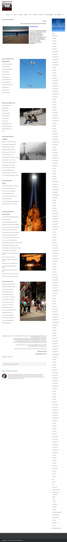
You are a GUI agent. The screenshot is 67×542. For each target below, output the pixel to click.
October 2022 (55, 144)
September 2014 (56, 386)
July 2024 (54, 99)
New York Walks (56, 517)
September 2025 (56, 64)
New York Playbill (56, 514)
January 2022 (55, 155)
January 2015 (55, 375)
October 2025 (55, 62)
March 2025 (55, 78)
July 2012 (54, 455)
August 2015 (55, 356)
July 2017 (54, 295)
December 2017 (55, 282)
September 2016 (56, 322)
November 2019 (55, 221)
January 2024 (55, 115)
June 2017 (54, 298)
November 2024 (55, 88)
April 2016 (54, 335)
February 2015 (55, 372)
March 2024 (55, 110)
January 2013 (55, 439)
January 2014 (55, 407)
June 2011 (54, 473)
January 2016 (55, 343)
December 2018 (55, 250)
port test (54, 520)
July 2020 (54, 200)
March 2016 (55, 338)
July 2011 (54, 471)
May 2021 (54, 173)
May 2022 (54, 147)
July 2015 (54, 359)
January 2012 (55, 468)
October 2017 (55, 287)
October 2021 (55, 163)
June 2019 (54, 234)
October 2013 (55, 415)
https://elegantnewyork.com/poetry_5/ (38, 338)
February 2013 (55, 436)
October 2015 (55, 351)
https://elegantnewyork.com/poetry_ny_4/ (22, 338)
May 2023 (54, 125)
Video (54, 501)
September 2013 (56, 417)
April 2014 (54, 399)
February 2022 (55, 152)
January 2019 (55, 248)
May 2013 (54, 428)
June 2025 (54, 70)
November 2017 (55, 285)
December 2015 (55, 346)
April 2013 (54, 431)
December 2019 (55, 218)
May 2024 (54, 104)
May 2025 (54, 72)
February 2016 (55, 340)
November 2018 (55, 253)
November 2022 (55, 141)
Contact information (57, 489)
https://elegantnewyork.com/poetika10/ (22, 342)
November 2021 (55, 160)
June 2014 (54, 394)
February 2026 (55, 51)
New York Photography (57, 512)
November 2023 (55, 120)
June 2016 (54, 330)
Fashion (54, 497)
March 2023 (55, 131)
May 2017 (54, 301)
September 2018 (56, 258)
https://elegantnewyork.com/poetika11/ (38, 342)
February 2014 (55, 404)
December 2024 (55, 86)
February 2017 (55, 309)
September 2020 (56, 194)
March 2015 (55, 370)
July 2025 (54, 67)
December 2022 (55, 139)
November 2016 (55, 317)
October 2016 (55, 319)
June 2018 (54, 266)
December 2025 (55, 56)
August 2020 (55, 197)
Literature (54, 506)
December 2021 (55, 157)
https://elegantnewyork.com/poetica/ (38, 344)
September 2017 (56, 290)
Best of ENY (55, 487)
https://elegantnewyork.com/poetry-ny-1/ (21, 335)
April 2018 (54, 271)
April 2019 (54, 240)
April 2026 (54, 46)
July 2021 (54, 168)
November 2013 (55, 412)
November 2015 (55, 348)
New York (54, 509)
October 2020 (55, 192)
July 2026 (54, 38)
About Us (54, 481)
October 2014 (55, 383)
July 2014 (54, 391)
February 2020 (55, 213)
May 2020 (54, 205)
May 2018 (54, 269)
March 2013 (55, 433)
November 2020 (55, 189)
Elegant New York (56, 492)
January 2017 (55, 311)
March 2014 (55, 402)
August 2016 (55, 325)
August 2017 (55, 293)
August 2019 (55, 229)
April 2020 (54, 208)
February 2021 (55, 181)
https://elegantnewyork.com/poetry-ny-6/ (22, 339)
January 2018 (55, 279)
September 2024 (56, 94)
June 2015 (54, 362)
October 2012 (55, 447)
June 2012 (54, 457)
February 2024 (55, 112)
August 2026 (55, 35)
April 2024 (54, 107)
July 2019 (54, 232)
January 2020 (55, 216)
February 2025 (55, 80)
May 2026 (54, 43)
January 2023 (55, 136)
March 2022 (55, 149)
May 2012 (54, 460)
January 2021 (55, 184)
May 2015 (54, 364)
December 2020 (55, 186)
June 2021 (54, 171)
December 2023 (55, 117)
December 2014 (55, 378)
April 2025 (54, 75)
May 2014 (54, 396)
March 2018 (55, 274)
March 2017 (55, 306)
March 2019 (55, 242)
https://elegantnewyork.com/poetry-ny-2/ (38, 335)
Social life (54, 522)
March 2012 (55, 465)
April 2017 (54, 303)
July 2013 (54, 423)
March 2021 (55, 179)
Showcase (55, 494)
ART (53, 484)
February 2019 (55, 245)
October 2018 (55, 255)
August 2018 (55, 261)
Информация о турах (57, 528)
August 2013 (55, 420)
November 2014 (55, 380)
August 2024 (55, 96)
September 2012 (56, 449)
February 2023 (55, 133)
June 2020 (54, 202)
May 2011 (54, 476)
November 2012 (55, 444)
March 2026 (55, 48)
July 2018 (54, 263)
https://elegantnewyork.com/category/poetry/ (37, 346)
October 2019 (55, 224)
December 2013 (55, 409)
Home (54, 499)
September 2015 (56, 354)
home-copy (55, 504)
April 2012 (54, 463)
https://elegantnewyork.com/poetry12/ (23, 344)
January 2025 (55, 83)
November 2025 (55, 59)
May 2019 (54, 237)
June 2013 (54, 425)
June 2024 (54, 102)
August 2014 (55, 388)
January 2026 (55, 54)
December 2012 (55, 441)
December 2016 (55, 314)
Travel (54, 525)
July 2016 (54, 327)
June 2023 (54, 123)
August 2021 (55, 165)
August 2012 (55, 452)
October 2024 (55, 91)
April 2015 (54, 367)
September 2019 (56, 226)
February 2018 (55, 277)
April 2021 (54, 176)
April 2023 (54, 128)
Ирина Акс (5, 356)
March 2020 (55, 210)
